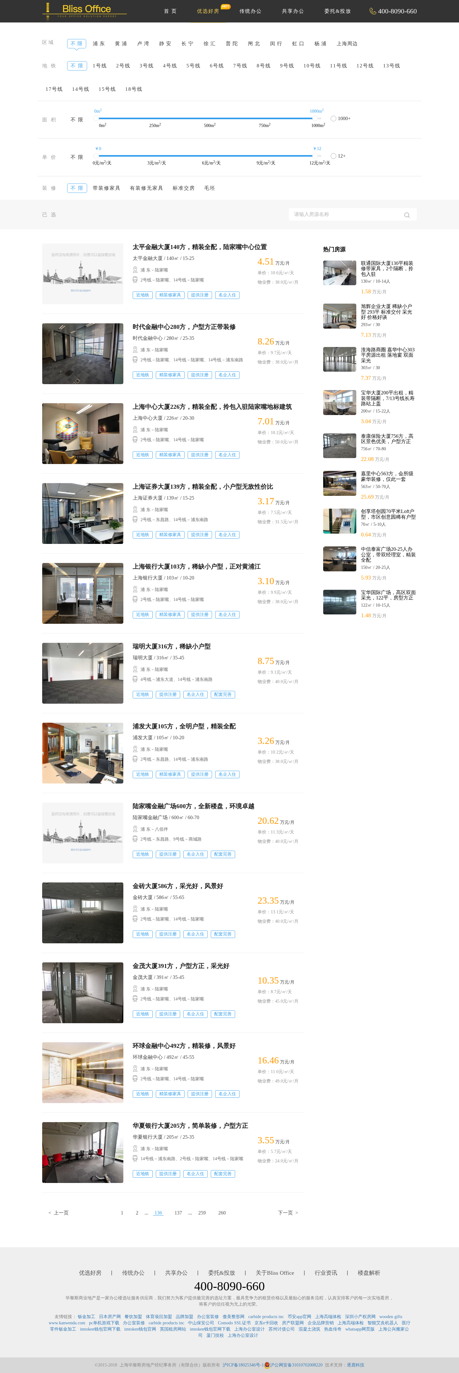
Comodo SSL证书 (234, 1323)
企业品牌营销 (321, 1323)
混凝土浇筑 (309, 1329)
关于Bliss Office (275, 1273)
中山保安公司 (201, 1323)
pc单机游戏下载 (104, 1323)
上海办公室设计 (249, 1329)
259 (202, 1212)
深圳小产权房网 (360, 1316)
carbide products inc (266, 1316)
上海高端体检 (328, 1316)
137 (178, 1212)
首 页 (170, 11)
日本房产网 (110, 1316)
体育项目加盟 (159, 1316)
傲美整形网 (233, 1316)
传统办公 (250, 11)
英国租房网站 (173, 1329)
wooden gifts (390, 1316)
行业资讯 (326, 1273)
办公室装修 (208, 1316)
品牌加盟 (184, 1316)
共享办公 (293, 11)
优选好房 (208, 11)
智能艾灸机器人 (383, 1323)
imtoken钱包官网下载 (100, 1329)
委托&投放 (337, 11)
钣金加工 (86, 1316)
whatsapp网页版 (360, 1329)
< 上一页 (58, 1212)
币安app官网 (299, 1316)
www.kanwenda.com (67, 1323)
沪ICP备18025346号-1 (243, 1365)
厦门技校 (215, 1335)
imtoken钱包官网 (140, 1329)
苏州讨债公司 (282, 1329)
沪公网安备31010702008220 (296, 1365)
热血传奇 (333, 1329)
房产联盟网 (293, 1323)
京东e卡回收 (266, 1323)
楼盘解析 (369, 1273)
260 (222, 1212)
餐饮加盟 (133, 1316)
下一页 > (288, 1212)
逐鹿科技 (355, 1365)
